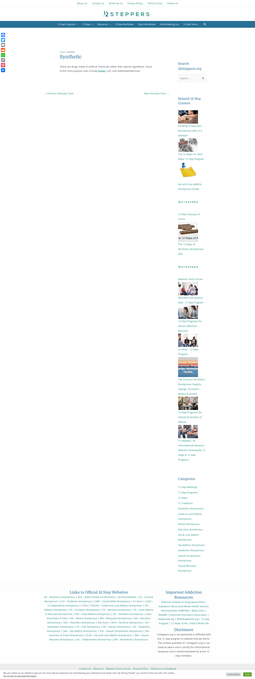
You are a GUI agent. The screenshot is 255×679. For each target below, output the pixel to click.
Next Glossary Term (156, 93)
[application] (76, 24)
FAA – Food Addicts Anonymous (92, 614)
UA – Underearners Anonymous (93, 639)
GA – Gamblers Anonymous (128, 614)
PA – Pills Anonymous (88, 626)
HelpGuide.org (166, 619)
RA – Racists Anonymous (116, 626)
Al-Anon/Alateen (127, 597)
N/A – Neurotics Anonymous (79, 622)
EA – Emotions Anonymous (85, 609)
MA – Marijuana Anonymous (115, 618)
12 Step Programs (188, 492)
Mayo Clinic (198, 610)
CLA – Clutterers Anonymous (76, 601)
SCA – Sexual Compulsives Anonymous (121, 631)
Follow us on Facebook (163, 668)
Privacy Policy (140, 668)
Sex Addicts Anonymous (191, 545)
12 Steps (183, 497)
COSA (85, 605)
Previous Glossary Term (59, 93)
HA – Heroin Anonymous (83, 618)
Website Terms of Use (118, 668)
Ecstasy (101, 71)
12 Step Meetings (187, 487)
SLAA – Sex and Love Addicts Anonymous (109, 635)
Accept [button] (247, 674)
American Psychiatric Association (188, 614)
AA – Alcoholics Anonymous (59, 597)
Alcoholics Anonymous (191, 508)
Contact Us (85, 668)
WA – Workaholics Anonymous (131, 639)
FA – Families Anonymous (116, 609)
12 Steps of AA (179, 623)
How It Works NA (199, 623)
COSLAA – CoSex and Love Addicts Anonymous (116, 605)
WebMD (162, 614)
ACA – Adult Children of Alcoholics (97, 597)
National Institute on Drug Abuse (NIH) (182, 602)
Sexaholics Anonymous (191, 550)
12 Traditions (185, 503)
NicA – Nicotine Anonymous (126, 622)
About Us (98, 668)
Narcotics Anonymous (190, 529)
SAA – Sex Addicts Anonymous (80, 631)
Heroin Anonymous (189, 524)
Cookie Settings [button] (233, 674)
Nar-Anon (103, 622)
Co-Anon (138, 601)
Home (62, 52)
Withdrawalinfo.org (187, 619)
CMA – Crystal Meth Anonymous (112, 601)
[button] (205, 24)
